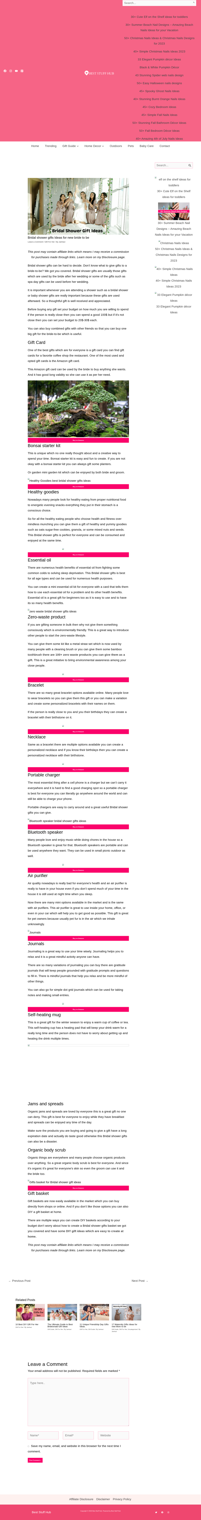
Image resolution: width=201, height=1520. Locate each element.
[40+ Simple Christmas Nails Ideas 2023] (174, 272)
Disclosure (109, 257)
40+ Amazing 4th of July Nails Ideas (159, 138)
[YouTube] (16, 71)
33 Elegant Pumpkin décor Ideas (159, 59)
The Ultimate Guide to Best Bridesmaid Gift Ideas (60, 1325)
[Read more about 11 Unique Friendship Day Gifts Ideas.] (94, 1312)
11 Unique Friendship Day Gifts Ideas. (94, 1325)
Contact (165, 146)
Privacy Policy (122, 1499)
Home (35, 146)
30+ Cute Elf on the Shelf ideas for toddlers (159, 16)
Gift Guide (69, 146)
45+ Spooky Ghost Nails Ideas (159, 91)
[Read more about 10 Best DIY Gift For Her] (30, 1312)
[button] (77, 146)
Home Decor (92, 146)
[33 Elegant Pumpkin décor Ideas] (174, 298)
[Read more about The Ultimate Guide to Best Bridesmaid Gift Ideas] (62, 1312)
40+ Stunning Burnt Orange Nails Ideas (159, 99)
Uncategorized (132, 1329)
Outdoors (116, 146)
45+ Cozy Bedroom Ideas (159, 107)
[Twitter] (156, 1512)
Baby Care (147, 146)
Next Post (140, 1280)
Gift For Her (50, 242)
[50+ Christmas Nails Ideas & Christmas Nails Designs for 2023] (174, 243)
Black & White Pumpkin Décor (159, 67)
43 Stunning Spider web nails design (159, 75)
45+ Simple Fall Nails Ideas (159, 115)
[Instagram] (10, 71)
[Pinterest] (22, 71)
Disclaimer (103, 1499)
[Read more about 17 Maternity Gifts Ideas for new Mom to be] (126, 1312)
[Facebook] (5, 71)
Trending (51, 146)
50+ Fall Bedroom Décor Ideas (159, 130)
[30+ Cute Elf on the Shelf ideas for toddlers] (174, 182)
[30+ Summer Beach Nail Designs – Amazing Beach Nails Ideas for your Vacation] (173, 211)
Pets (131, 146)
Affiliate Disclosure (81, 1499)
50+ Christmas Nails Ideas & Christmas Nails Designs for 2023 (174, 254)
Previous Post (19, 1280)
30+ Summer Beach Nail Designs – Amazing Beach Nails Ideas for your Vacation (174, 228)
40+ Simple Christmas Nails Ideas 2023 (159, 51)
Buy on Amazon (78, 440)
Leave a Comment (35, 242)
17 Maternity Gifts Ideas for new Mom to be (124, 1325)
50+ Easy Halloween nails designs (159, 83)
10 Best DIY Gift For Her (26, 1324)
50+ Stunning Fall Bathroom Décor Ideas (159, 122)
